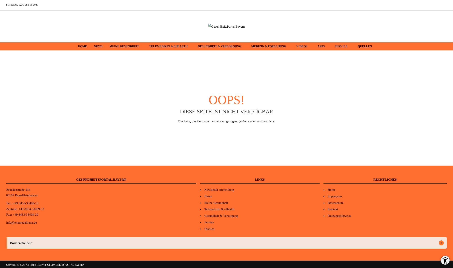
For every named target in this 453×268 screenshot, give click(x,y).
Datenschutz (335, 202)
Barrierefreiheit (21, 243)
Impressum (335, 196)
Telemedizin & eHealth (168, 46)
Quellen (365, 46)
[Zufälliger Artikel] (419, 4)
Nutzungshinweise (339, 215)
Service (341, 46)
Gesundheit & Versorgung (219, 46)
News (98, 46)
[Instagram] (435, 4)
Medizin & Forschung (268, 46)
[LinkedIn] (443, 4)
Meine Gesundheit (124, 46)
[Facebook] (427, 4)
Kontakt (333, 209)
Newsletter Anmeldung (219, 189)
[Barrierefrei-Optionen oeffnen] (445, 260)
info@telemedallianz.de (21, 222)
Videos (301, 46)
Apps (321, 46)
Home (82, 46)
